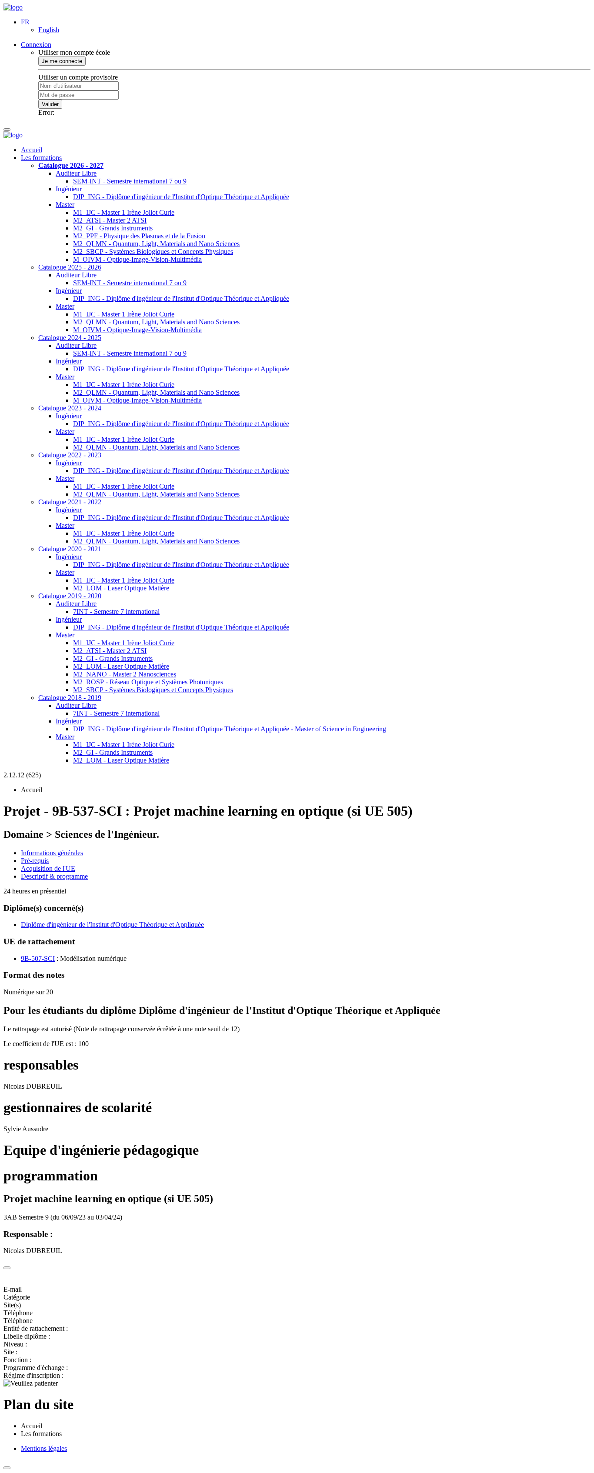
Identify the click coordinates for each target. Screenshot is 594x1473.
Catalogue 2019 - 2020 (69, 596)
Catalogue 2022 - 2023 (69, 455)
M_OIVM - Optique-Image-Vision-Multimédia (137, 259)
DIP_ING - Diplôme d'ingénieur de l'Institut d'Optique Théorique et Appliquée (181, 196)
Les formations (41, 157)
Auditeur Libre (76, 173)
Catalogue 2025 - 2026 (69, 267)
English (48, 29)
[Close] (6, 1267)
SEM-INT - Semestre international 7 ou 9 (130, 181)
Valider (50, 104)
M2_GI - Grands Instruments (113, 228)
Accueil (31, 149)
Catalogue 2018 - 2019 (69, 697)
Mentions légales (44, 1448)
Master (65, 204)
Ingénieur (69, 189)
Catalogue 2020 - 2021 (69, 549)
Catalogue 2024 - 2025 (69, 337)
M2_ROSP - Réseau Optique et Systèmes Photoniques (148, 682)
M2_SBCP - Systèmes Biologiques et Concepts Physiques (153, 251)
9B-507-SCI (38, 958)
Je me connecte (62, 61)
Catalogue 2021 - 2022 (69, 502)
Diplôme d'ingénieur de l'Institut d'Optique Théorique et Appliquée (112, 924)
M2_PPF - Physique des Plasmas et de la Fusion (139, 236)
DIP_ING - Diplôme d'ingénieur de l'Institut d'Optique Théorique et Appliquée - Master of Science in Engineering (229, 729)
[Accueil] (13, 7)
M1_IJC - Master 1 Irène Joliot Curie (123, 212)
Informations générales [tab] (52, 852)
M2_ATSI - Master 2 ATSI (110, 220)
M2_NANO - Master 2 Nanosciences (124, 674)
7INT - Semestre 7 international (116, 611)
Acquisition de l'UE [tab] (48, 868)
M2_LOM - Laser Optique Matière (121, 588)
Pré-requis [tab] (35, 860)
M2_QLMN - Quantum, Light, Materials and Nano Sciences (156, 243)
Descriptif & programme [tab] (54, 876)
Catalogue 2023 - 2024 (69, 408)
